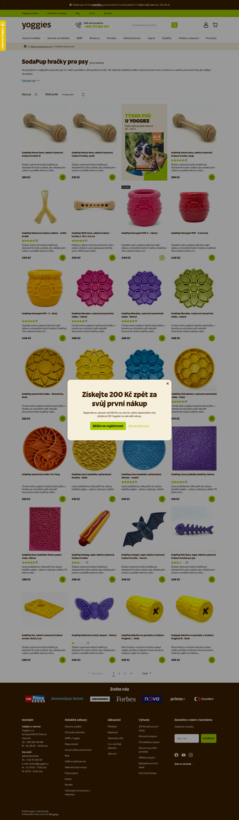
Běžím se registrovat (108, 426)
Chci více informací (138, 425)
